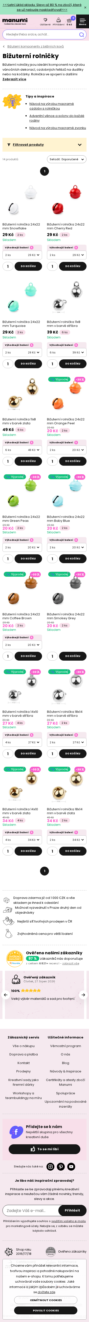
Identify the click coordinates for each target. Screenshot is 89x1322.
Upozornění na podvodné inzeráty (66, 1104)
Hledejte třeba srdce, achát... (27, 34)
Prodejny (23, 1071)
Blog (65, 1063)
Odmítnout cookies (46, 1300)
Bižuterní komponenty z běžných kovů (35, 46)
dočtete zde (46, 1292)
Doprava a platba (23, 1054)
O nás (65, 1054)
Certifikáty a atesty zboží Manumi (65, 1082)
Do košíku (28, 266)
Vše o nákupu (24, 1046)
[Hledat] (82, 34)
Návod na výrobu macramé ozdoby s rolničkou (51, 106)
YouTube (71, 1167)
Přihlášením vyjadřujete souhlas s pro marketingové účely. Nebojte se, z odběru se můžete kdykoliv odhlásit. (44, 1226)
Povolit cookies (46, 1310)
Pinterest (61, 1167)
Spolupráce (65, 1093)
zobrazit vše (70, 963)
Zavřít (85, 7)
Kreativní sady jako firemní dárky (23, 1082)
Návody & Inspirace (65, 1071)
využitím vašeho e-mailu (68, 1221)
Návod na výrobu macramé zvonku (57, 128)
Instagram (50, 1167)
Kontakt (24, 1063)
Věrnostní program (65, 1046)
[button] (44, 145)
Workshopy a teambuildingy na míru (23, 1095)
